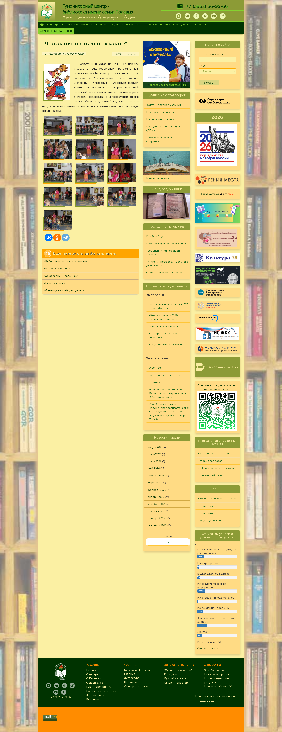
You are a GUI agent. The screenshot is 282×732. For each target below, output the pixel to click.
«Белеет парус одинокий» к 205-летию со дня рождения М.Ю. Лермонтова (167, 393)
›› (169, 541)
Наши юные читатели (160, 119)
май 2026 (154, 468)
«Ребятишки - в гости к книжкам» (65, 261)
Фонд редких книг (210, 520)
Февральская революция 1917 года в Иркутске (168, 306)
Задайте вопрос (214, 670)
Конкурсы (170, 674)
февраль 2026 (157, 489)
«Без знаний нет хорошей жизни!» (168, 84)
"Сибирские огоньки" (178, 670)
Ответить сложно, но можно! (164, 272)
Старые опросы (207, 648)
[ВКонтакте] (49, 237)
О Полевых (93, 678)
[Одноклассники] (57, 237)
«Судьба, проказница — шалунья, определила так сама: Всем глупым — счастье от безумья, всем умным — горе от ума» (169, 411)
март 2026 (154, 482)
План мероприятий (79, 24)
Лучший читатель (175, 678)
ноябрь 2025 (156, 511)
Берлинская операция (163, 326)
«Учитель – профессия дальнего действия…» (167, 263)
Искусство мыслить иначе (165, 344)
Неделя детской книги (161, 112)
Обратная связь (204, 701)
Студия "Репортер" (176, 682)
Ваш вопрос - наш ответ (164, 375)
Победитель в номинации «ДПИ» (163, 128)
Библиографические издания (217, 498)
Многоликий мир (157, 178)
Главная (42, 25)
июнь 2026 (154, 461)
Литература (205, 505)
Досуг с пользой (191, 25)
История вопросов (210, 460)
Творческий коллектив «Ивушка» (161, 139)
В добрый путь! (156, 236)
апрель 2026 (156, 475)
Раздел (203, 65)
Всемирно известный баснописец (163, 335)
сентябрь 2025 (157, 525)
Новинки (101, 24)
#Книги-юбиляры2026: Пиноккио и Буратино (163, 317)
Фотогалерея (153, 24)
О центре (53, 25)
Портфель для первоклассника (166, 243)
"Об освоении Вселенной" (61, 275)
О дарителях (94, 682)
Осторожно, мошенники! (56, 30)
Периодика (205, 513)
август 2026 (155, 447)
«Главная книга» (54, 283)
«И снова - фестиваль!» (59, 268)
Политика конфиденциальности (215, 696)
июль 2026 (154, 454)
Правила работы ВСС (211, 475)
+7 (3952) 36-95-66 (207, 6)
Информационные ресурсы (216, 468)
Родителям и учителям (126, 24)
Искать (208, 82)
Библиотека (217, 194)
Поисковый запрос (211, 54)
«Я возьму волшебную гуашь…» (64, 290)
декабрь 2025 (157, 504)
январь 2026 (156, 496)
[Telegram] (66, 237)
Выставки (171, 24)
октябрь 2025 (156, 518)
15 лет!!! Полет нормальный (163, 104)
